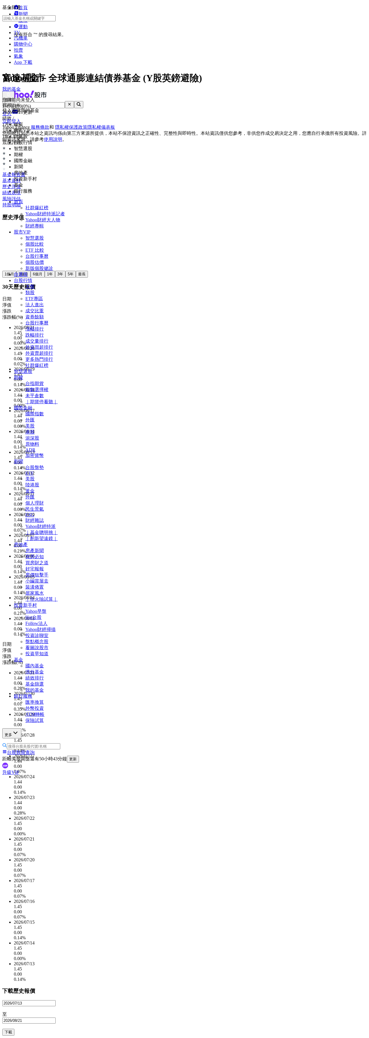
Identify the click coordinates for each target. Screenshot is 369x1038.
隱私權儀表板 (101, 127)
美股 (30, 425)
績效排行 (34, 677)
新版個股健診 (39, 268)
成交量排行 (36, 341)
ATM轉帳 (34, 714)
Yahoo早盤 (35, 611)
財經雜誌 (34, 520)
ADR (30, 449)
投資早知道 (36, 653)
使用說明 (53, 139)
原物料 (32, 444)
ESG (29, 514)
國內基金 (34, 665)
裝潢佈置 (34, 587)
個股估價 (34, 262)
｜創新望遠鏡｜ (41, 538)
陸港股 (32, 484)
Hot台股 (33, 617)
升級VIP (10, 772)
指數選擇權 (36, 389)
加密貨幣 (34, 455)
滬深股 (32, 438)
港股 (30, 432)
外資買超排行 (39, 347)
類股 (30, 292)
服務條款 (40, 127)
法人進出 (34, 304)
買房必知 (34, 556)
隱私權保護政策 (71, 127)
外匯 (30, 419)
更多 (8, 735)
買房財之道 (36, 562)
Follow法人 (36, 623)
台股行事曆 (36, 256)
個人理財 (34, 503)
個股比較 (34, 244)
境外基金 (34, 671)
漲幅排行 (34, 328)
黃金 (30, 490)
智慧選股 (34, 238)
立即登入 (11, 121)
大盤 (30, 286)
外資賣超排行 (39, 353)
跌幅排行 (34, 335)
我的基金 (34, 690)
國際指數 (34, 413)
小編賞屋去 (36, 580)
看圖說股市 (36, 647)
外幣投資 (34, 708)
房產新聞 (34, 550)
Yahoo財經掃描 (40, 629)
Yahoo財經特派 (40, 526)
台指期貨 (34, 383)
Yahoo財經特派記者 (45, 213)
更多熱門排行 (39, 359)
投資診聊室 (36, 635)
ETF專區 (34, 298)
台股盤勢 (34, 467)
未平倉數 (34, 395)
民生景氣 (34, 509)
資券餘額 (34, 316)
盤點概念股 (36, 641)
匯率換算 (34, 702)
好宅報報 (34, 568)
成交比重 (34, 310)
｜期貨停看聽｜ (41, 401)
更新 (73, 759)
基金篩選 (34, 684)
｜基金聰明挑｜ (41, 532)
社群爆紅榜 (36, 207)
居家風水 (34, 593)
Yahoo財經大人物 (42, 219)
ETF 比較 (34, 250)
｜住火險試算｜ (41, 599)
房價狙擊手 (36, 574)
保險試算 (34, 720)
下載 (8, 1032)
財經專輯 (34, 225)
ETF (29, 473)
